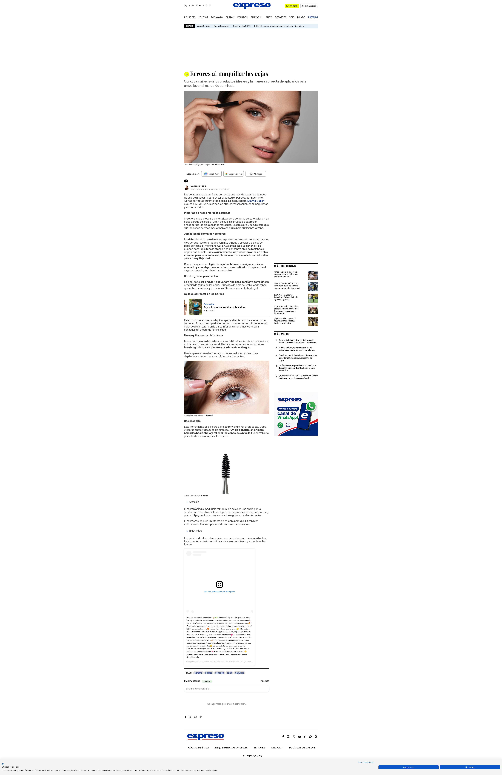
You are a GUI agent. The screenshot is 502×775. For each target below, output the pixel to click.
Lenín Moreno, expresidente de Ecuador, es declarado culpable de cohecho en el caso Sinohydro (297, 368)
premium (313, 17)
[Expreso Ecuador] (205, 739)
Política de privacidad (366, 762)
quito (269, 17)
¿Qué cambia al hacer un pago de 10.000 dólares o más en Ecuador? (286, 274)
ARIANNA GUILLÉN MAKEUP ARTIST (228, 661)
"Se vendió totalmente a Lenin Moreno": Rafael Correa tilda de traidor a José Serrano (298, 341)
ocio (291, 17)
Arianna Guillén (255, 200)
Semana (198, 672)
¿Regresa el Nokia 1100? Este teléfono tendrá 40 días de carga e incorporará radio (298, 376)
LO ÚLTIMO (190, 17)
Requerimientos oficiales (231, 747)
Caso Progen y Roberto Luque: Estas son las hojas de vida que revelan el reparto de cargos (298, 357)
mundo (301, 17)
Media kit (277, 747)
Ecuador (242, 17)
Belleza (208, 672)
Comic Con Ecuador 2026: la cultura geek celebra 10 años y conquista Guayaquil (287, 285)
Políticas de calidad (302, 747)
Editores (259, 747)
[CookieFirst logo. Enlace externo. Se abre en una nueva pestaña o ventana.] (3, 764)
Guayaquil (257, 17)
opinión (230, 17)
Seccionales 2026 (241, 26)
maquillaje (239, 672)
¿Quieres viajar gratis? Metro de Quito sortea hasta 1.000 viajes (284, 320)
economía (217, 17)
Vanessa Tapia (198, 186)
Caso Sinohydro (221, 26)
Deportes (280, 17)
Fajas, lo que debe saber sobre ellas (224, 307)
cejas (229, 672)
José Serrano (203, 26)
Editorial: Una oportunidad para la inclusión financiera (279, 26)
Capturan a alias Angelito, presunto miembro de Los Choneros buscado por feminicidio (286, 310)
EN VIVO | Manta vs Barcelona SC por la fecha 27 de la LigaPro (286, 297)
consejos (219, 672)
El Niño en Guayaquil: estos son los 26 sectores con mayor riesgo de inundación (297, 348)
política (203, 17)
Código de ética (198, 747)
